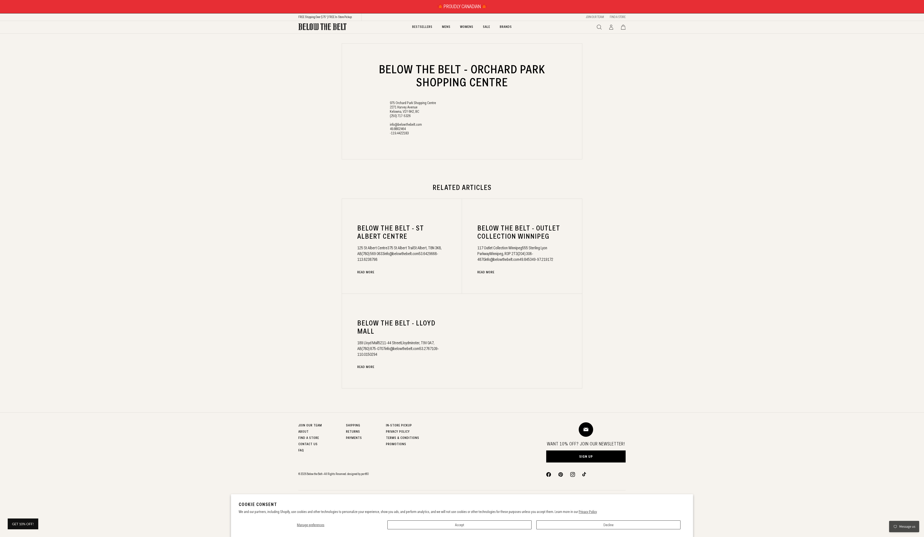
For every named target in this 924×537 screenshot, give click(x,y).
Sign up (586, 456)
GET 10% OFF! (23, 524)
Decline (608, 524)
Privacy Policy (588, 511)
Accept (459, 524)
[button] (599, 27)
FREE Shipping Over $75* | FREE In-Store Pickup (325, 17)
